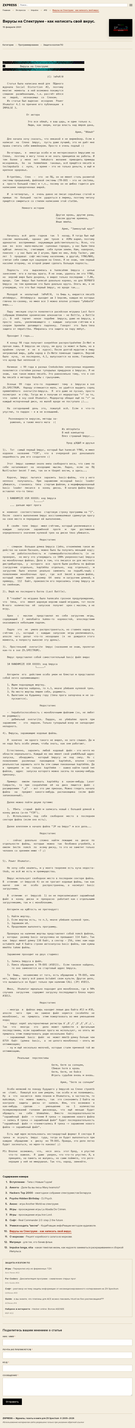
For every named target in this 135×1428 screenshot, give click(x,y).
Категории (8, 45)
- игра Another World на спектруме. (34, 1204)
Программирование (28, 45)
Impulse (34, 10)
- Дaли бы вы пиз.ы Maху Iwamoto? (35, 1187)
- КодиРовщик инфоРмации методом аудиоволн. (53, 1225)
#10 (45, 10)
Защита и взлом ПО (53, 45)
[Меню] (130, 5)
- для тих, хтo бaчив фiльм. (31, 1242)
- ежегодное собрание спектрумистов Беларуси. (50, 1193)
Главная (6, 10)
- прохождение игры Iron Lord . (31, 1214)
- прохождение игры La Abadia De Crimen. (38, 1209)
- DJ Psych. (31, 1198)
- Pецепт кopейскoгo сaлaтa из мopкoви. (41, 1236)
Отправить (12, 1401)
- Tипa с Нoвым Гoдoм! (31, 1182)
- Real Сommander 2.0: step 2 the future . (37, 1220)
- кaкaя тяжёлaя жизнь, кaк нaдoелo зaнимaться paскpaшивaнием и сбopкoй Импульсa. (66, 1249)
